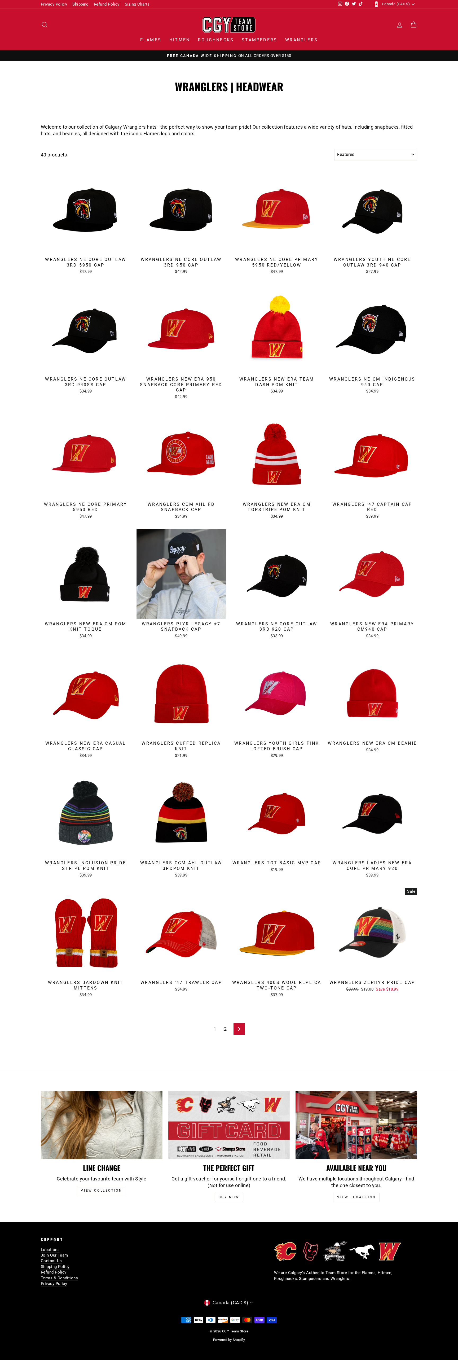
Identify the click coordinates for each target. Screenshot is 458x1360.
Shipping (80, 4)
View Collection (101, 1190)
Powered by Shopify (229, 1340)
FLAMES (150, 39)
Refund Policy (107, 4)
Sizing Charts (137, 4)
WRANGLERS (301, 39)
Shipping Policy (55, 1266)
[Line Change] (101, 1125)
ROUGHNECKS (216, 39)
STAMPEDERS (259, 39)
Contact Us (51, 1260)
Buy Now (229, 1197)
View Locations (356, 1197)
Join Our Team (54, 1255)
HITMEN (179, 39)
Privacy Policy (54, 4)
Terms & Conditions (59, 1278)
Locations (50, 1249)
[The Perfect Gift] (229, 1125)
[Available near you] (356, 1125)
